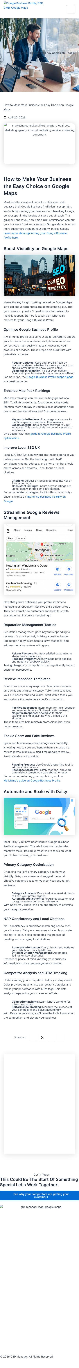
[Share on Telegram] (60, 1037)
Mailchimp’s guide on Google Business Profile (32, 780)
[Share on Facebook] (33, 1037)
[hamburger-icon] (70, 9)
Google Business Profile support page (49, 377)
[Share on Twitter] (42, 1037)
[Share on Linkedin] (51, 1037)
